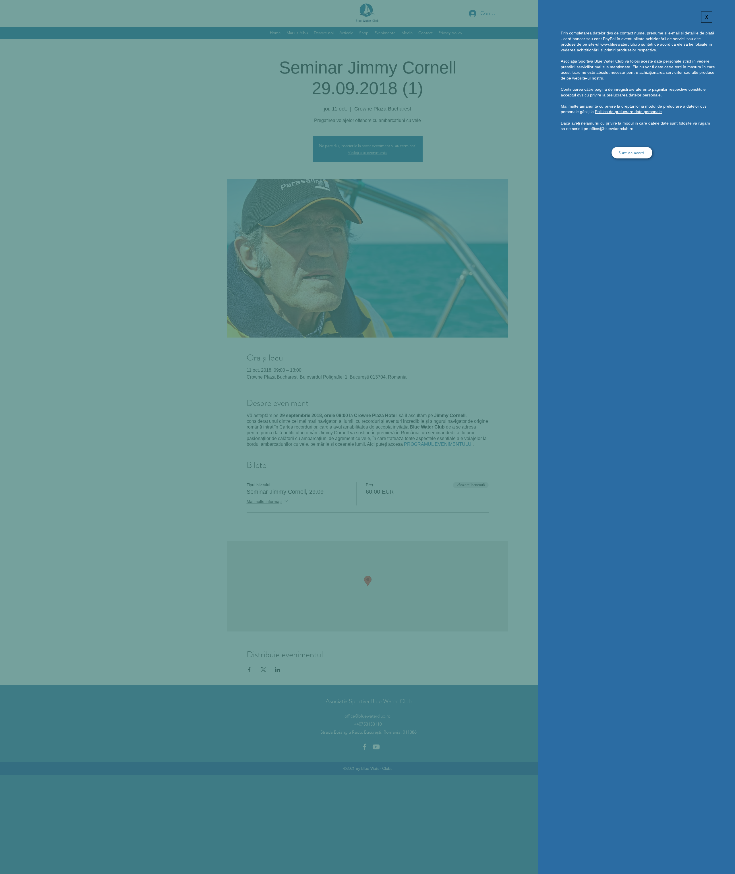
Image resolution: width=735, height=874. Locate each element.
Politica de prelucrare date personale (628, 111)
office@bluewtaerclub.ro (611, 128)
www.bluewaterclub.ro (620, 44)
